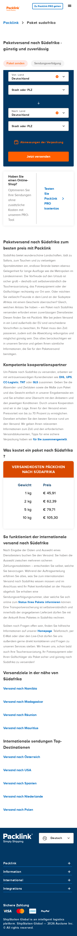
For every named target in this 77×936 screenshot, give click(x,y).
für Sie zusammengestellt (50, 439)
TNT (22, 382)
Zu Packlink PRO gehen (47, 6)
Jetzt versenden (38, 156)
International (13, 880)
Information (12, 872)
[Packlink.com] (13, 9)
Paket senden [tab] (15, 63)
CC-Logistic (10, 382)
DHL (62, 377)
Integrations (12, 889)
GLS (35, 382)
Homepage (45, 631)
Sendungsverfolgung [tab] (47, 63)
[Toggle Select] (63, 76)
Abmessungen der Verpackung (41, 142)
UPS (69, 377)
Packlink (9, 863)
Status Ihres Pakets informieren (39, 602)
